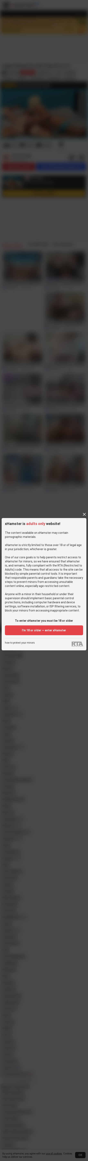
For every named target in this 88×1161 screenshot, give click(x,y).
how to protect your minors (20, 643)
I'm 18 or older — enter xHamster (44, 630)
